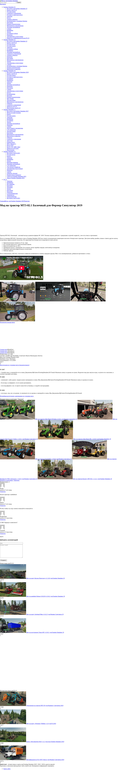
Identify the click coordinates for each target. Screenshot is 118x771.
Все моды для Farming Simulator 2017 (18, 111)
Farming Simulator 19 (9, 70)
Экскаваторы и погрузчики (15, 36)
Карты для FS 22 (12, 43)
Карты (9, 114)
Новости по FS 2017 (13, 148)
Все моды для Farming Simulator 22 (17, 41)
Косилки (9, 95)
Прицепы (10, 35)
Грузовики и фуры (12, 33)
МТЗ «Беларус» (11, 144)
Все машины (10, 184)
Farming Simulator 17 (9, 109)
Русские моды (11, 44)
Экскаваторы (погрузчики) (15, 168)
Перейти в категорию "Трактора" (10, 480)
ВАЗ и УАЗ (10, 145)
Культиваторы (11, 94)
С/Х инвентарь (11, 130)
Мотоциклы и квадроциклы (15, 25)
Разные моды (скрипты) (14, 175)
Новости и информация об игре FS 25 (18, 38)
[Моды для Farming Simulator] (9, 0)
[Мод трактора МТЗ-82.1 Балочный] (88, 301)
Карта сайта (6, 769)
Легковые (10, 187)
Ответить (3, 491)
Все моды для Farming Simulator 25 (17, 8)
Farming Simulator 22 (9, 39)
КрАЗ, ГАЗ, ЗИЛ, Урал (13, 147)
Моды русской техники (14, 112)
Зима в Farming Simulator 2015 (16, 178)
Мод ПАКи (10, 98)
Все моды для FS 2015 (13, 153)
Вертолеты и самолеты (13, 69)
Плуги (9, 18)
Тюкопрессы (10, 195)
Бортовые (10, 185)
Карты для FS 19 (12, 74)
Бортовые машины (12, 162)
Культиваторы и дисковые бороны (17, 21)
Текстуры (10, 140)
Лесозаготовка (11, 100)
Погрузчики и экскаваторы (15, 128)
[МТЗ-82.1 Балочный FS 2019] (52, 301)
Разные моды (11, 142)
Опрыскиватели (11, 196)
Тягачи (9, 32)
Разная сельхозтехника (13, 24)
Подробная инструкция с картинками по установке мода (17, 396)
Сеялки (9, 29)
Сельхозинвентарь (12, 193)
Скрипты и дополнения (14, 13)
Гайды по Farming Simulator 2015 (16, 176)
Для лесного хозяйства (13, 167)
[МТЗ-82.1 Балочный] (17, 321)
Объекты (9, 103)
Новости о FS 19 (12, 106)
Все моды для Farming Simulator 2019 (18, 72)
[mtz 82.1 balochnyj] (17, 301)
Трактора (9, 16)
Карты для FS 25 (12, 10)
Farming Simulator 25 (9, 7)
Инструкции (10, 150)
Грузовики (10, 78)
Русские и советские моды (15, 15)
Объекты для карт (12, 173)
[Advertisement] (14, 221)
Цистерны (10, 22)
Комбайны (10, 30)
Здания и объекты (12, 19)
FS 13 (5, 179)
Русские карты (11, 11)
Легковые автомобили (13, 27)
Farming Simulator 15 (9, 151)
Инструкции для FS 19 (13, 108)
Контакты (3, 4)
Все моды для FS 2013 (13, 198)
